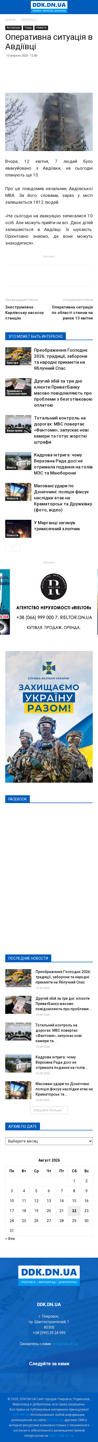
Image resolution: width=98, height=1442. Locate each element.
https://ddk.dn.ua (61, 1436)
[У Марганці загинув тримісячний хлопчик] (18, 529)
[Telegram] (35, 1379)
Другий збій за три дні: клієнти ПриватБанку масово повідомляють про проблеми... (64, 1003)
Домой (10, 19)
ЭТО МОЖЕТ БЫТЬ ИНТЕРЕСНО (35, 336)
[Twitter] (49, 1379)
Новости (41, 27)
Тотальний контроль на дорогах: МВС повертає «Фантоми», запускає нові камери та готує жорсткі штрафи (61, 430)
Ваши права (14, 430)
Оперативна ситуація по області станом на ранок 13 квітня (72, 313)
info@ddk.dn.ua (65, 1344)
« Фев (10, 1238)
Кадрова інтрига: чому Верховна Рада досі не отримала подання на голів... (62, 1062)
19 (36, 1211)
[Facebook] (21, 1379)
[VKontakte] (63, 1379)
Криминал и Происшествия (17, 392)
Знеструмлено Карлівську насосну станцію (24, 313)
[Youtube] (77, 1379)
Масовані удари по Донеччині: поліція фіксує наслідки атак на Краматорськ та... (64, 1089)
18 (24, 1211)
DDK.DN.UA (21, 1415)
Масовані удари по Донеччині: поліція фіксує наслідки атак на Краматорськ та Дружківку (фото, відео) (63, 497)
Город (28, 27)
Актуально (29, 19)
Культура (12, 362)
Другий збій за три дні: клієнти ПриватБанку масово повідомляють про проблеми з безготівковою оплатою (63, 393)
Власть (11, 467)
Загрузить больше (47, 1110)
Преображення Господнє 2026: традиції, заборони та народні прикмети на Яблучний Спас (63, 977)
